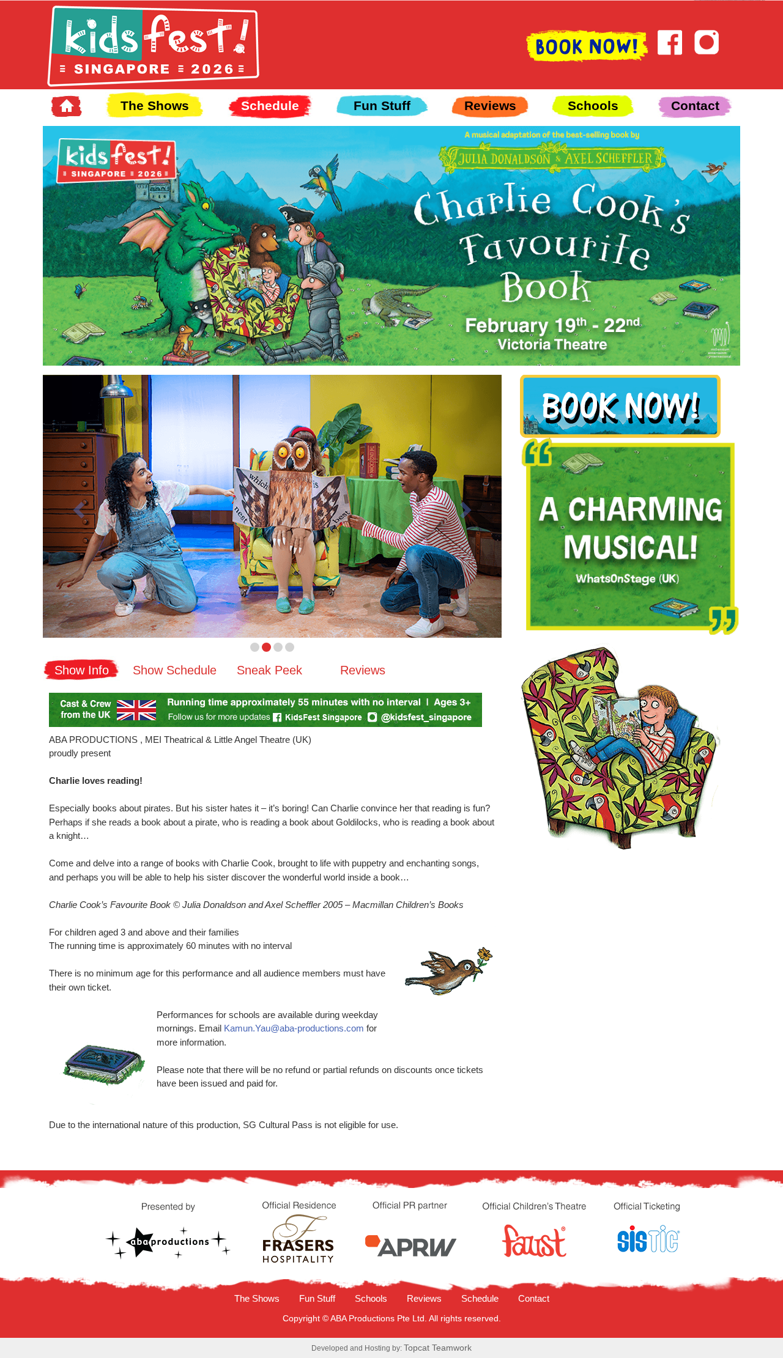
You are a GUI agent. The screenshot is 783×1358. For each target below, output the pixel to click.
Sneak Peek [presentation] (269, 670)
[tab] (81, 668)
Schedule (270, 105)
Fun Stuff (382, 105)
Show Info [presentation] (81, 670)
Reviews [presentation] (362, 670)
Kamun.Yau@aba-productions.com (294, 1028)
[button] (77, 506)
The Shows (155, 105)
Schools (593, 105)
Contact (695, 105)
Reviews (490, 105)
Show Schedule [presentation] (175, 670)
